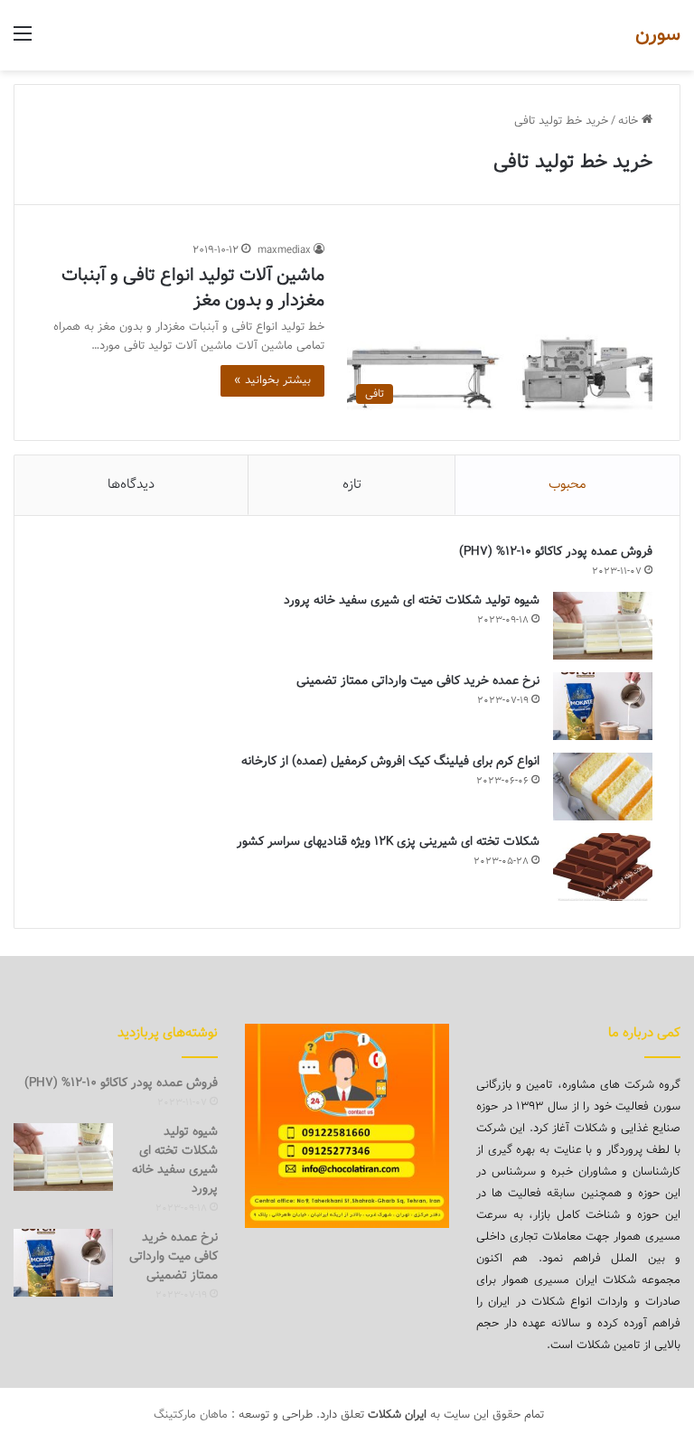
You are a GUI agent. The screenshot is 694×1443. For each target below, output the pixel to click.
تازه (351, 484)
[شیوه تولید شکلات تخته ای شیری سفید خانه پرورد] (602, 626)
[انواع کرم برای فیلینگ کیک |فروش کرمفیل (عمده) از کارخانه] (602, 786)
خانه (630, 121)
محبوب (567, 484)
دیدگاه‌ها (131, 484)
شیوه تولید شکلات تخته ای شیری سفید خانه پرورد (411, 601)
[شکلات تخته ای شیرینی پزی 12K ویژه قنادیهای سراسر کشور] (602, 867)
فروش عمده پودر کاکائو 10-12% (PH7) (555, 552)
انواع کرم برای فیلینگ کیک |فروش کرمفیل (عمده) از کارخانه (390, 762)
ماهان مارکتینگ (191, 1415)
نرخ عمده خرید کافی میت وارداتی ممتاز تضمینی (417, 681)
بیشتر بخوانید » (272, 380)
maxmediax (284, 250)
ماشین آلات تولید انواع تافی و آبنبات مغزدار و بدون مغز (192, 288)
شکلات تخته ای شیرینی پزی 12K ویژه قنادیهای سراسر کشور (388, 842)
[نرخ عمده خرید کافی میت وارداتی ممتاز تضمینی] (602, 706)
